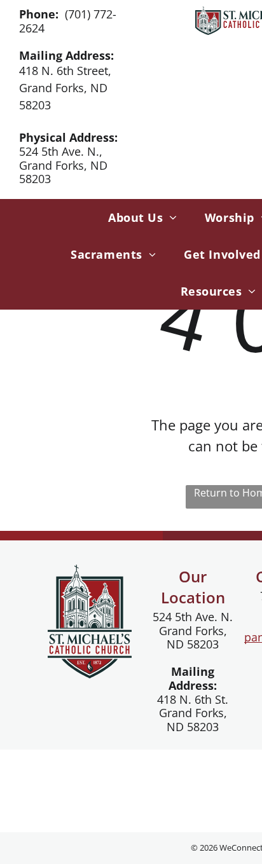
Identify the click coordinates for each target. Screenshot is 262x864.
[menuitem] (138, 217)
